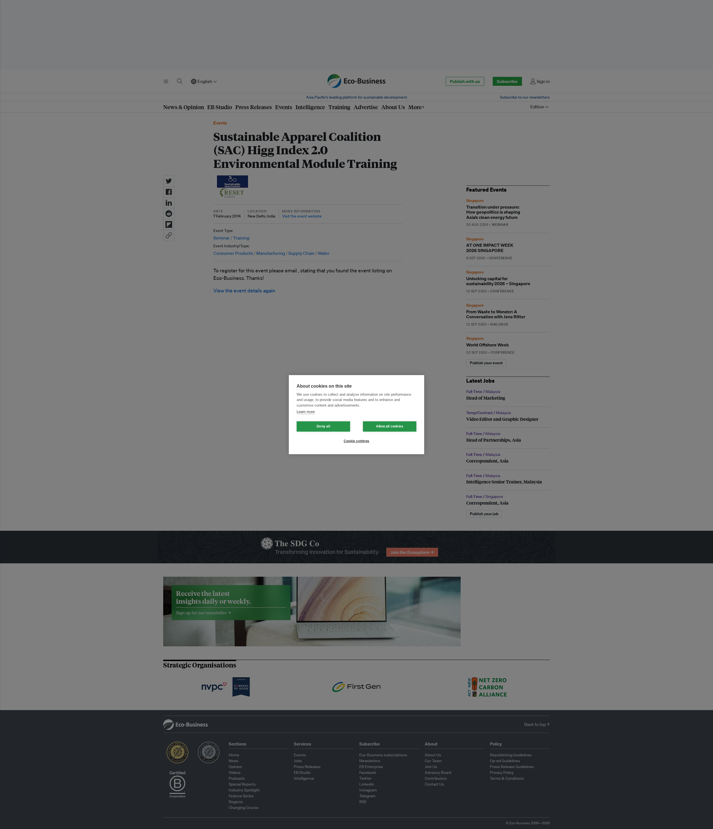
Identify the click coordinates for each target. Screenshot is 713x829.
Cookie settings (356, 441)
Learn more (306, 412)
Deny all (323, 426)
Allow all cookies (389, 426)
